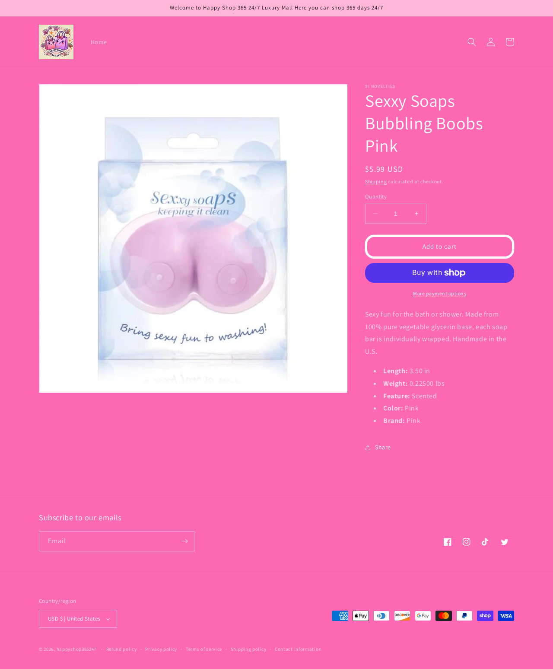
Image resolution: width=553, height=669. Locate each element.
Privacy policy (161, 649)
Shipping (376, 181)
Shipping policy (249, 649)
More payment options (439, 293)
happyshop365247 (77, 649)
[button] (471, 41)
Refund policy (121, 649)
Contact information (298, 649)
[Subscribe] (184, 541)
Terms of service (204, 649)
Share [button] (383, 447)
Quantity (376, 196)
